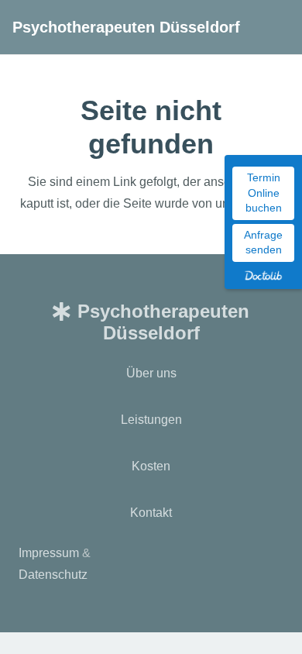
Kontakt (151, 512)
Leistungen (151, 419)
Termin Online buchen (263, 192)
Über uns (151, 373)
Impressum (49, 552)
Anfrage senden (263, 242)
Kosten (151, 466)
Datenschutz (53, 574)
